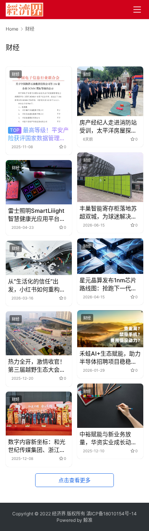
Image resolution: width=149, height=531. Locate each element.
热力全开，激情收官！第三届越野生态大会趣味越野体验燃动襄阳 (36, 366)
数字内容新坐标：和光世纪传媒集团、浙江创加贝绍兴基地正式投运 (36, 446)
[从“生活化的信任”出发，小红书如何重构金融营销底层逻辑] (39, 258)
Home (12, 29)
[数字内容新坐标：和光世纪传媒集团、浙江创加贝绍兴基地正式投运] (39, 413)
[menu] (137, 9)
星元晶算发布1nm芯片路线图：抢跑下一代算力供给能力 (108, 284)
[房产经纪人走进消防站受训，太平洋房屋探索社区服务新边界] (110, 91)
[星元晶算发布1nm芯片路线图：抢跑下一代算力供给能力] (110, 256)
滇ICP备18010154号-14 (111, 513)
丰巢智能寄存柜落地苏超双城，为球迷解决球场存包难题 (108, 212)
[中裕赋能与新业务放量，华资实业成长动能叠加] (110, 405)
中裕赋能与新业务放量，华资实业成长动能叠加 (108, 438)
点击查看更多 (74, 480)
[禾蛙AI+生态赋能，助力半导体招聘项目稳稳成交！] (110, 328)
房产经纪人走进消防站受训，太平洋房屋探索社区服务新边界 (108, 126)
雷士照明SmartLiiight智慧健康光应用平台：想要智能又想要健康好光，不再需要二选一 (36, 215)
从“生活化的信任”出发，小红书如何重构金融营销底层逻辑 (36, 285)
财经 (15, 74)
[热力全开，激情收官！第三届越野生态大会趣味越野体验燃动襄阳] (39, 333)
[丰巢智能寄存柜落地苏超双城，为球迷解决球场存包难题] (110, 177)
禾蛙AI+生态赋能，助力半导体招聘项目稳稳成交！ (110, 358)
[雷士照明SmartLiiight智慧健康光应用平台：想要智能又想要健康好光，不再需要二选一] (39, 182)
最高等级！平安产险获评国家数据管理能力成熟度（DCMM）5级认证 (38, 134)
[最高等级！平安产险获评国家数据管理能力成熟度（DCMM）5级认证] (39, 94)
